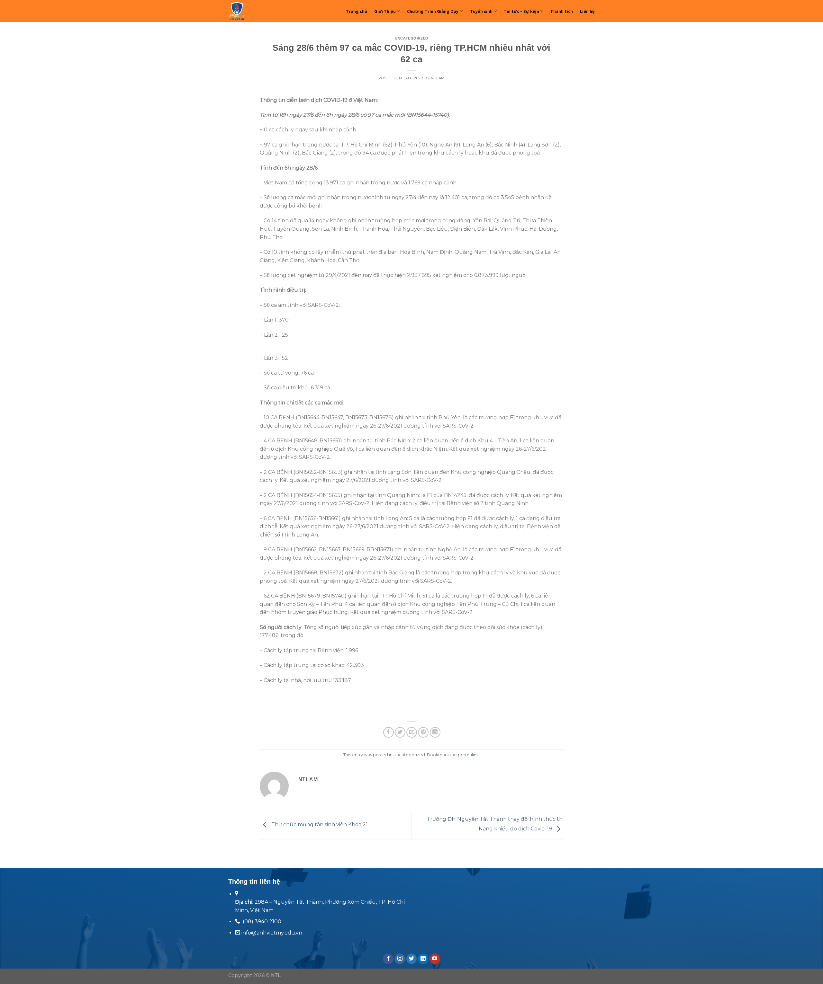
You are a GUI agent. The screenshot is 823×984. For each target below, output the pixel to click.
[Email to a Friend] (411, 732)
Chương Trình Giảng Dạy (432, 11)
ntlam (438, 78)
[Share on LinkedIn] (435, 732)
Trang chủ (356, 11)
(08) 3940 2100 (262, 921)
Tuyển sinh (481, 11)
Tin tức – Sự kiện (521, 11)
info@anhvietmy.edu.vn (271, 933)
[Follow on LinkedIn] (423, 958)
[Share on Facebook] (388, 732)
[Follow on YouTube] (435, 958)
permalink (468, 754)
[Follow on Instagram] (399, 958)
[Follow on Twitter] (411, 958)
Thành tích (561, 11)
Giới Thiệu (385, 11)
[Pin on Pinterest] (423, 732)
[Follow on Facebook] (388, 958)
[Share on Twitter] (400, 732)
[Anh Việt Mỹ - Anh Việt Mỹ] (255, 11)
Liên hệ (587, 11)
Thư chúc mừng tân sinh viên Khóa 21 (319, 825)
